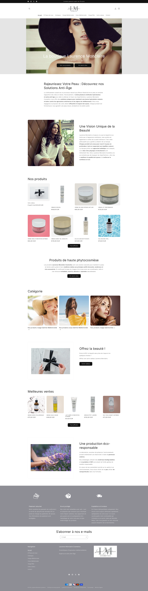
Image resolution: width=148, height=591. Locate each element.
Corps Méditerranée (33, 561)
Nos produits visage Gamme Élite (101, 328)
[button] (29, 8)
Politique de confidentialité (80, 587)
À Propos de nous (32, 553)
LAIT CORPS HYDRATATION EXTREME (72, 415)
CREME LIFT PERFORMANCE (105, 207)
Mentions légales (99, 587)
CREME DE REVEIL (56, 207)
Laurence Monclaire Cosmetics (39, 587)
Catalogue (30, 555)
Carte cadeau (31, 203)
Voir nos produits (65, 65)
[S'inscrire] (86, 537)
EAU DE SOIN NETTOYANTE (82, 238)
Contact (30, 569)
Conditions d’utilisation (67, 587)
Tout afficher (74, 245)
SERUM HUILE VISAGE (52, 415)
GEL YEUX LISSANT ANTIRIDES (111, 415)
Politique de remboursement (53, 587)
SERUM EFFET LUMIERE (90, 415)
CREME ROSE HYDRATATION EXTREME (38, 238)
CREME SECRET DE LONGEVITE (59, 238)
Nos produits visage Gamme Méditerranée (42, 328)
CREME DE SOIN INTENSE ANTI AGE (84, 207)
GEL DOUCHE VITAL (103, 238)
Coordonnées (90, 587)
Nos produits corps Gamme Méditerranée (73, 328)
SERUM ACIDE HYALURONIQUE (36, 415)
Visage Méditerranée (33, 558)
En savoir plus (83, 65)
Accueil (30, 550)
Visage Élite (31, 563)
